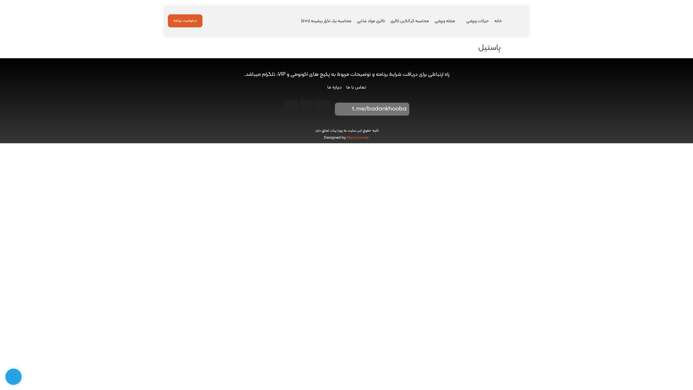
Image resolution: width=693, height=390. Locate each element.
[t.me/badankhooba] (343, 109)
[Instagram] (322, 107)
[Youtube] (306, 107)
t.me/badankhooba (379, 109)
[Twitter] (291, 107)
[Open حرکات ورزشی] (462, 21)
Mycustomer (358, 138)
